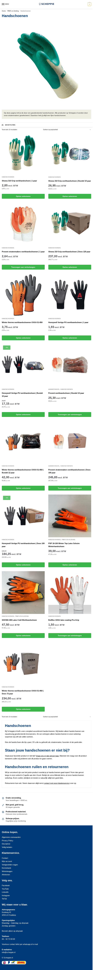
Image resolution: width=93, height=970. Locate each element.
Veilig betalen (7, 847)
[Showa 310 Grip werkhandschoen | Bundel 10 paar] (69, 153)
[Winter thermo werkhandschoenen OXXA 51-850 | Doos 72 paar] (23, 663)
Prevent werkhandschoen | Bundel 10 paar (66, 393)
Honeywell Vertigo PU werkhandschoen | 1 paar (68, 322)
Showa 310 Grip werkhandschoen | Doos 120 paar (69, 252)
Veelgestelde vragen (10, 865)
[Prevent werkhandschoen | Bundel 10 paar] (69, 365)
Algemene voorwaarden (11, 837)
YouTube (5, 889)
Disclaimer (6, 844)
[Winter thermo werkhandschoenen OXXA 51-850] (23, 295)
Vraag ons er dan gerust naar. (47, 756)
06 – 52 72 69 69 (8, 939)
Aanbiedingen (53, 389)
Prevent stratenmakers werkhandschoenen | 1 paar (23, 252)
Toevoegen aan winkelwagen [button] (23, 267)
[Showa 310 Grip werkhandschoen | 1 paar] (23, 153)
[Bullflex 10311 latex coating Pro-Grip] (69, 592)
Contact (5, 858)
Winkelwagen (7, 871)
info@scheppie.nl (8, 952)
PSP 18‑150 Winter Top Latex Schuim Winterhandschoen (64, 544)
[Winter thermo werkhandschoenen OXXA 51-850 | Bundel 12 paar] (23, 442)
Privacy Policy (7, 841)
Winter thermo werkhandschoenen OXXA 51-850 (22, 322)
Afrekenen (6, 875)
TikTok (4, 899)
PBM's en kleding (13, 11)
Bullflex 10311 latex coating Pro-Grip (63, 620)
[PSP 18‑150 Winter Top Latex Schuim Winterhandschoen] (69, 516)
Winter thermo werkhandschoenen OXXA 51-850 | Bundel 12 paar (22, 471)
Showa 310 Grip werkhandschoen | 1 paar (19, 181)
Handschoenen (8, 177)
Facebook (6, 885)
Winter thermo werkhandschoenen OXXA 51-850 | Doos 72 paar (22, 692)
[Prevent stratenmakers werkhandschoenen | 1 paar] (23, 224)
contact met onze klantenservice (57, 783)
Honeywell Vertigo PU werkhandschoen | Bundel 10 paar (22, 394)
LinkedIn (5, 892)
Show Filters (10, 125)
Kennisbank (6, 868)
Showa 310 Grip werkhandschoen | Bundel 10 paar (69, 181)
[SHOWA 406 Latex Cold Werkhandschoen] (23, 592)
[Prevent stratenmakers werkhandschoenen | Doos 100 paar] (69, 442)
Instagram (6, 895)
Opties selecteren (23, 196)
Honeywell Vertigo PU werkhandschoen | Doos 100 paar (23, 544)
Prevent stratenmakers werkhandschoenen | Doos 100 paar (69, 471)
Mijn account (7, 861)
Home (4, 11)
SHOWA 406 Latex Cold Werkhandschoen (19, 620)
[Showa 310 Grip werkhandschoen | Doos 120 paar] (69, 224)
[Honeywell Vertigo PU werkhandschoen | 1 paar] (69, 295)
